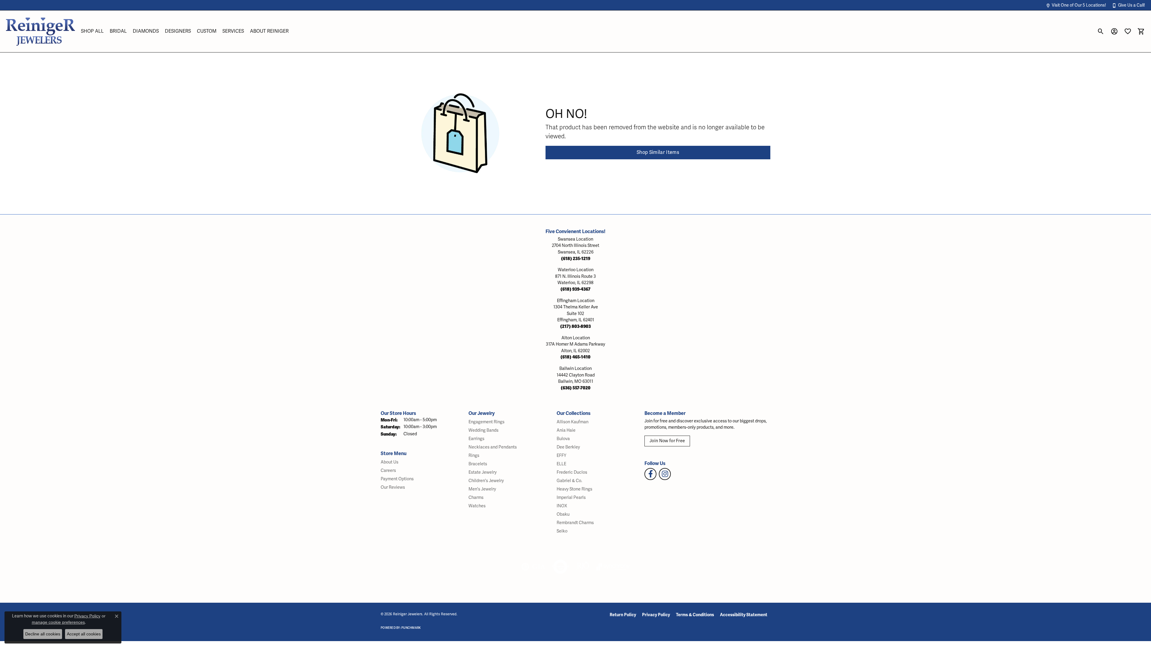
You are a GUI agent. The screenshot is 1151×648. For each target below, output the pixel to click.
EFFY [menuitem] (561, 455)
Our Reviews (393, 487)
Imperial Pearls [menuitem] (571, 497)
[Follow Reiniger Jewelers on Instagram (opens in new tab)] (665, 474)
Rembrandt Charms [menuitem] (575, 522)
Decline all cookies (42, 634)
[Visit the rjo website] (583, 566)
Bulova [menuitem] (563, 438)
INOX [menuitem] (562, 505)
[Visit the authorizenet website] (560, 566)
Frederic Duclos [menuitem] (572, 472)
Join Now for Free (667, 440)
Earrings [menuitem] (476, 438)
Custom (206, 31)
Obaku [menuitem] (563, 514)
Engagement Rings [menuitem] (486, 421)
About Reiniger (269, 31)
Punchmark (411, 628)
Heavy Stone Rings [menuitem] (574, 489)
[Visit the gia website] (533, 566)
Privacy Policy (656, 614)
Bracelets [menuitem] (477, 463)
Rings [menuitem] (473, 455)
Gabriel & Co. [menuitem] (569, 480)
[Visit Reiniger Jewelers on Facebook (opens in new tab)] (650, 474)
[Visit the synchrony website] (613, 566)
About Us (389, 462)
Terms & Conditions (695, 614)
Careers (388, 470)
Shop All (92, 31)
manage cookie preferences (58, 622)
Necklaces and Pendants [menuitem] (492, 447)
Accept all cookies (84, 634)
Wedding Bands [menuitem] (483, 430)
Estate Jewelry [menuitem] (482, 472)
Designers (178, 31)
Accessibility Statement (743, 614)
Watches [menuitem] (477, 505)
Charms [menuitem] (475, 497)
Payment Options (397, 479)
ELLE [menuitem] (561, 463)
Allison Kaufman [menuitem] (572, 421)
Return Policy (623, 614)
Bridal (118, 31)
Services (233, 31)
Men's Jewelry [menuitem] (482, 489)
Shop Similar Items (658, 152)
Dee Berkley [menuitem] (568, 447)
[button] (1076, 5)
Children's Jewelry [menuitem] (486, 480)
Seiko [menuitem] (562, 531)
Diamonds (146, 31)
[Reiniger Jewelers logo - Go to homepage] (40, 31)
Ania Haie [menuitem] (566, 430)
